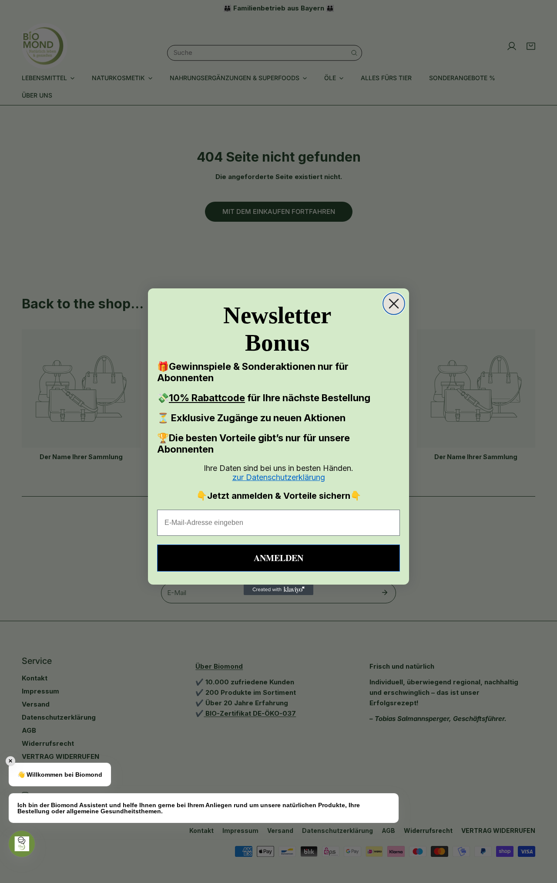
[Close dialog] (394, 304)
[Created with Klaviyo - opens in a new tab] (278, 590)
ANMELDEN (278, 557)
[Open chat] (22, 844)
